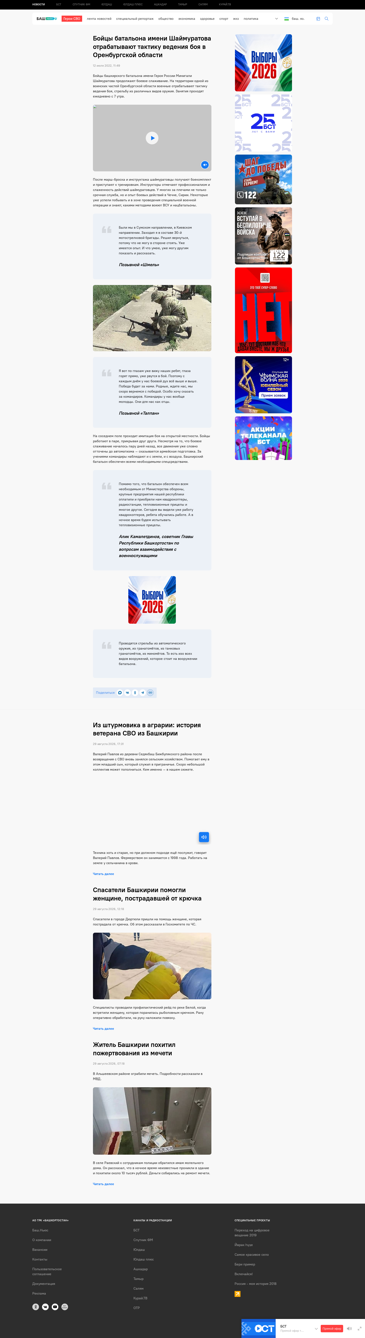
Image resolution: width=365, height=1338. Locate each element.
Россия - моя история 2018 (256, 1284)
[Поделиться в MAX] (120, 692)
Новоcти (38, 4)
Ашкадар (160, 4)
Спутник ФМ (81, 4)
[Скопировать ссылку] (150, 693)
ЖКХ (236, 19)
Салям (203, 4)
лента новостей (99, 19)
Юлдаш (107, 4)
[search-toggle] (326, 18)
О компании (41, 1240)
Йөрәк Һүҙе (244, 1245)
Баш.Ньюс (40, 1230)
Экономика (186, 19)
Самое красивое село (252, 1255)
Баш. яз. (298, 19)
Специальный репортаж (135, 19)
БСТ (58, 4)
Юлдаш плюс (133, 4)
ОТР (136, 1308)
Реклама (39, 1293)
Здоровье (207, 19)
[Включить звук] (204, 837)
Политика (251, 19)
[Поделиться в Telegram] (142, 692)
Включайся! (244, 1274)
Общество (166, 19)
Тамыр (182, 4)
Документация (43, 1284)
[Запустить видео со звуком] (152, 138)
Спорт (223, 19)
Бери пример (245, 1264)
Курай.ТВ (225, 4)
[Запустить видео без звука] (205, 165)
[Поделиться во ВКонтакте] (127, 692)
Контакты (39, 1259)
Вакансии (39, 1250)
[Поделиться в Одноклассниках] (135, 692)
